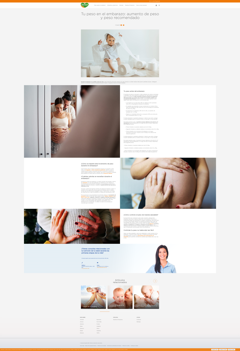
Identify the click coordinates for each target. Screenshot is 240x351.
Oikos (98, 328)
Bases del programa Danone (90, 345)
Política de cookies (126, 345)
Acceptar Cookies (215, 349)
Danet (81, 330)
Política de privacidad (101, 345)
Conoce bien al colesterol (93, 3)
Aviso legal (82, 345)
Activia (81, 321)
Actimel (82, 319)
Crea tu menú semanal (141, 5)
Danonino (99, 319)
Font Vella (99, 321)
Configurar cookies (134, 345)
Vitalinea (99, 330)
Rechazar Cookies (231, 349)
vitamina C (110, 196)
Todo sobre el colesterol (99, 5)
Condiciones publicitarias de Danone (114, 345)
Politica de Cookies (131, 349)
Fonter (98, 324)
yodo (85, 197)
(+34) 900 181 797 (85, 268)
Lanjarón (99, 326)
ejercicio (151, 223)
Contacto (139, 319)
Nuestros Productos (129, 5)
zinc (88, 197)
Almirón (82, 324)
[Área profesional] (156, 5)
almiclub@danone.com (102, 267)
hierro (82, 197)
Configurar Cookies (223, 349)
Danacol (82, 328)
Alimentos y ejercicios (112, 5)
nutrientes (85, 182)
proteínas (83, 196)
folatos (106, 196)
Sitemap (138, 321)
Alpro (81, 326)
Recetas (121, 5)
